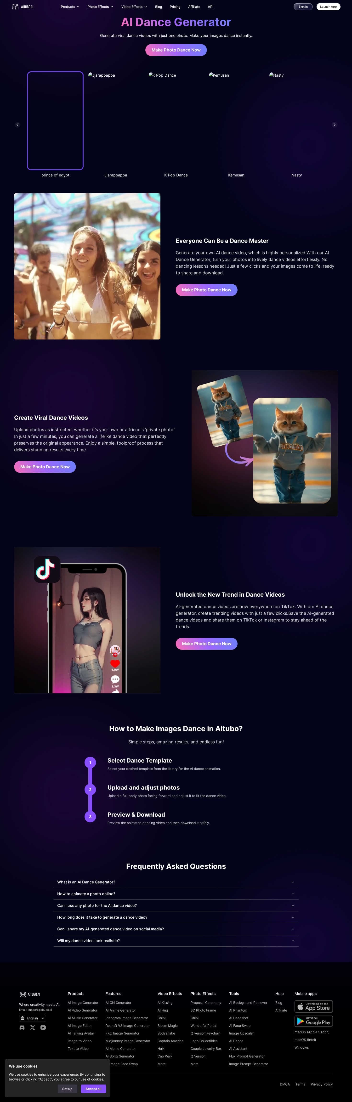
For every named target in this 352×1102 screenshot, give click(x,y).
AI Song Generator (120, 1056)
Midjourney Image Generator (128, 1041)
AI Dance (236, 1041)
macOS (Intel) (305, 1040)
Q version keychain (206, 1033)
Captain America (170, 1041)
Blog (158, 7)
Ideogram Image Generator (127, 1018)
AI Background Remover (248, 1002)
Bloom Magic (168, 1025)
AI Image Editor (80, 1025)
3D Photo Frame (203, 1010)
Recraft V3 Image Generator (128, 1025)
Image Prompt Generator (248, 1064)
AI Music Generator (82, 1018)
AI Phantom (238, 1010)
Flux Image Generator (122, 1033)
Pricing (175, 7)
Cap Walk (165, 1056)
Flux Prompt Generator (247, 1056)
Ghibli (162, 1018)
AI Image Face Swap (122, 1064)
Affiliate (194, 7)
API (210, 7)
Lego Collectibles (204, 1041)
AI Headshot (238, 1018)
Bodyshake (166, 1033)
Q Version (198, 1056)
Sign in (303, 6)
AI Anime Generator (121, 1010)
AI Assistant (238, 1048)
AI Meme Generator (121, 1048)
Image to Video (79, 1041)
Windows (302, 1047)
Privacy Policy (322, 1084)
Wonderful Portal (203, 1025)
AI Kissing (165, 1002)
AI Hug (163, 1010)
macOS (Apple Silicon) (312, 1032)
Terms (300, 1084)
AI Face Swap (240, 1025)
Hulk (161, 1048)
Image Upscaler (241, 1033)
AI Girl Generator (118, 1002)
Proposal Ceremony (206, 1002)
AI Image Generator (83, 1002)
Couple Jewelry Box (206, 1048)
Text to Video (78, 1048)
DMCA (285, 1084)
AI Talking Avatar (81, 1033)
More (161, 1064)
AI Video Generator (82, 1010)
